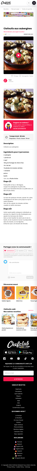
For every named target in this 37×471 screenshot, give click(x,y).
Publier (30, 277)
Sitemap (27, 467)
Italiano (19, 455)
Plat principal (15, 9)
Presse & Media (18, 427)
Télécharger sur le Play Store (25, 352)
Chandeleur (18, 391)
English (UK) (19, 446)
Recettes (6, 9)
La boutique (18, 418)
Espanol (19, 451)
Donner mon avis (28, 34)
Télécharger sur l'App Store (10, 352)
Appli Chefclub (18, 425)
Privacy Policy (11, 467)
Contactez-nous (18, 431)
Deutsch (19, 444)
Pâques (18, 396)
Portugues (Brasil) (20, 458)
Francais (19, 442)
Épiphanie (18, 389)
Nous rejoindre (18, 434)
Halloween (18, 398)
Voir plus (30, 310)
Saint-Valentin (18, 394)
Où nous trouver (18, 420)
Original (18, 405)
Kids (18, 403)
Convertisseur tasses (18, 407)
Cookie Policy (20, 467)
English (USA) (19, 449)
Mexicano (19, 453)
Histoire (18, 422)
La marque (18, 415)
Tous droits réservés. (29, 465)
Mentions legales (18, 429)
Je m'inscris (18, 379)
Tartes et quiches (27, 9)
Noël (18, 400)
